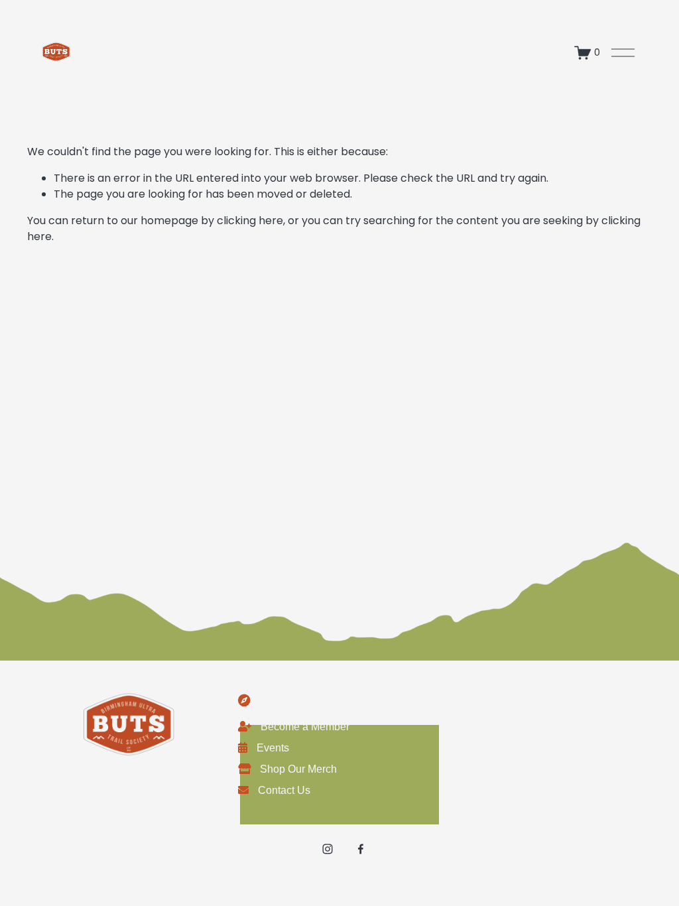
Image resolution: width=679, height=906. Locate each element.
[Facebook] (360, 849)
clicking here (250, 220)
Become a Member (305, 726)
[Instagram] (327, 849)
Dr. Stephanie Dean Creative (422, 884)
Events (273, 747)
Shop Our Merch (298, 769)
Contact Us (284, 790)
